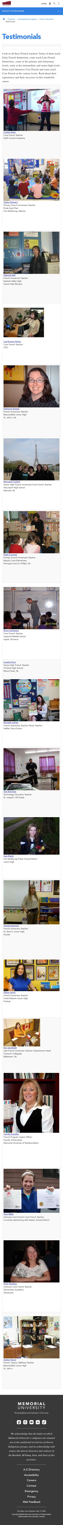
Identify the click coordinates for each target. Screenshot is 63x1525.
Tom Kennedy (10, 791)
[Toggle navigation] (59, 3)
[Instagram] (25, 1422)
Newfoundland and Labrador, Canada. (31, 1516)
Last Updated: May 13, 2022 (35, 1511)
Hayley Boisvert (11, 202)
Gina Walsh (9, 1214)
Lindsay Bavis (10, 132)
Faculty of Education (13, 11)
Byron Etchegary (11, 630)
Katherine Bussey (11, 409)
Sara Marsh (9, 856)
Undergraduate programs (27, 19)
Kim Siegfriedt (10, 1048)
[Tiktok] (44, 1422)
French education (46, 19)
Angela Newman (11, 926)
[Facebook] (19, 1422)
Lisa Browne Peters (12, 341)
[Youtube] (31, 1422)
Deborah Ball (9, 275)
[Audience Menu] (50, 3)
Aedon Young (10, 1360)
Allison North (10, 992)
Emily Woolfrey (10, 1284)
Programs (11, 19)
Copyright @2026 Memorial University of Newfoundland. (31, 1514)
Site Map (20, 1511)
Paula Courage (10, 554)
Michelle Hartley (11, 722)
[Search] (54, 3)
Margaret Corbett (12, 481)
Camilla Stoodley (11, 1134)
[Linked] (38, 1422)
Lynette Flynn (10, 662)
